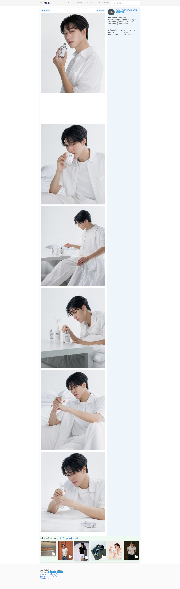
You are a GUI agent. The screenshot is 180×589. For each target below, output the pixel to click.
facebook (52, 572)
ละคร (98, 3)
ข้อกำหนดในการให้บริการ (49, 576)
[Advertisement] (73, 109)
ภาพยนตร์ (80, 3)
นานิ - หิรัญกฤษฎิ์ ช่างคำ (127, 10)
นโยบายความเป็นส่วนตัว (49, 574)
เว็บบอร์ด (105, 3)
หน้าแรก (71, 3)
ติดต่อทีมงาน (44, 578)
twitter (60, 572)
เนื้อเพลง (90, 3)
